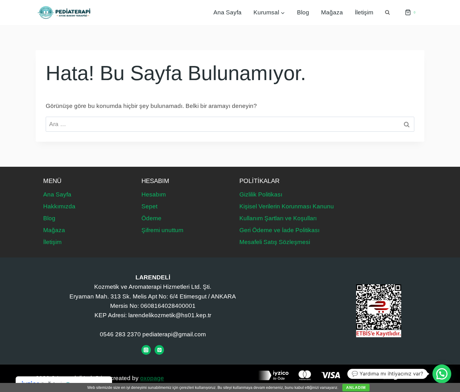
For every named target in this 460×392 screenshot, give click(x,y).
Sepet (149, 206)
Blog (303, 12)
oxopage (152, 378)
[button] (441, 373)
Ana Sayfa (227, 12)
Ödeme (151, 218)
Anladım (356, 387)
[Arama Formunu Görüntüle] (387, 13)
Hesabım (153, 194)
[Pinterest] (159, 349)
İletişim (364, 12)
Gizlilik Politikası (260, 194)
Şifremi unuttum (162, 230)
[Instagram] (146, 349)
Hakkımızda (59, 206)
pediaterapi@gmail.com (174, 334)
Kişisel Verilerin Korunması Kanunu (286, 206)
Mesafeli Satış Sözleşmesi (274, 242)
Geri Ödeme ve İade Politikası (279, 230)
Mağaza (332, 12)
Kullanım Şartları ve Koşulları (278, 218)
